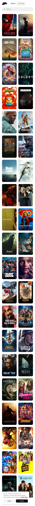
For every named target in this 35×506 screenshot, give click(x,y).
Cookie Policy (24, 497)
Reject (9, 501)
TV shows (21, 3)
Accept (22, 501)
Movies (13, 3)
